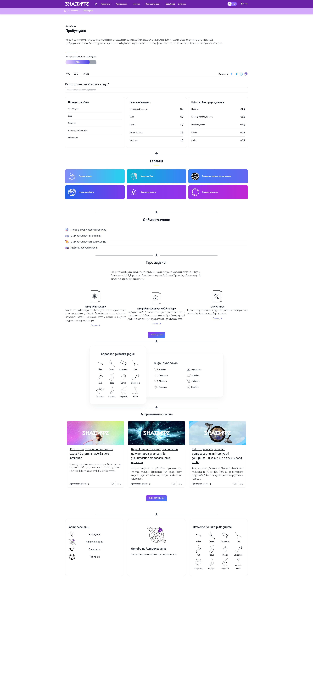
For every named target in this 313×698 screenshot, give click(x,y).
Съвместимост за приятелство (88, 241)
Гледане (94, 325)
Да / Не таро (217, 306)
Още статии (155, 498)
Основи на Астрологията (149, 549)
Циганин (195, 109)
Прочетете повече (78, 484)
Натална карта (94, 541)
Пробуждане (73, 108)
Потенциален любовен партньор (88, 229)
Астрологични (79, 527)
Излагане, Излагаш (138, 109)
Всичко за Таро (157, 335)
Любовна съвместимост (84, 247)
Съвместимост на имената (86, 235)
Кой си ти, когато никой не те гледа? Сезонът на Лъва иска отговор (91, 453)
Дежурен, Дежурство (77, 130)
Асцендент (95, 534)
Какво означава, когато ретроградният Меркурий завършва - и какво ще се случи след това (217, 455)
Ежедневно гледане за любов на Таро (156, 308)
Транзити (94, 556)
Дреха (132, 124)
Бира (132, 117)
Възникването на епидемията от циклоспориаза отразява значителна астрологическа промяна (154, 455)
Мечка (194, 132)
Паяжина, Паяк (198, 124)
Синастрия (95, 549)
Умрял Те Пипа (136, 132)
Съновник (71, 26)
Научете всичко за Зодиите (212, 527)
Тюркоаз (134, 140)
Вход (245, 3)
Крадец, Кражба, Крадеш (202, 117)
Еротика (72, 123)
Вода (70, 116)
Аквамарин (73, 137)
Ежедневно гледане (95, 306)
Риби (193, 140)
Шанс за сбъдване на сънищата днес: (81, 59)
